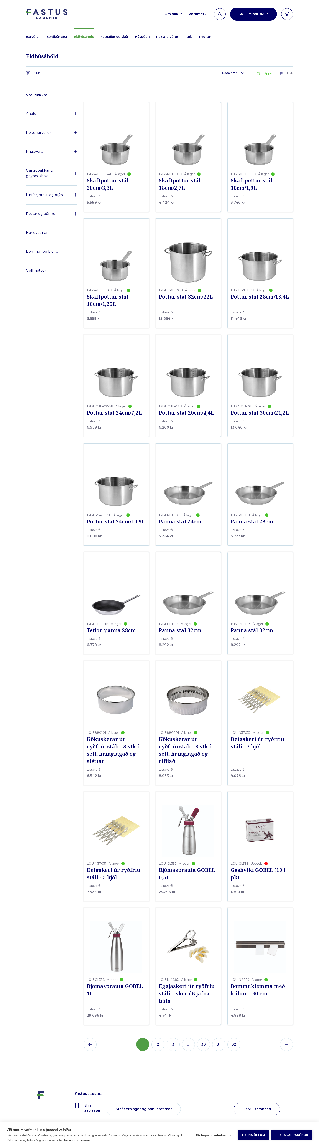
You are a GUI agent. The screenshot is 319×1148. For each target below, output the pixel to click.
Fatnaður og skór (114, 37)
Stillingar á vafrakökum (213, 1135)
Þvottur (205, 37)
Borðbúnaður (56, 37)
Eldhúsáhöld (84, 37)
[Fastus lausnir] (40, 1109)
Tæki (189, 37)
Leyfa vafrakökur (292, 1135)
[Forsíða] (46, 14)
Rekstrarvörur (167, 37)
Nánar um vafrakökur (77, 1140)
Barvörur (33, 37)
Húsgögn (142, 37)
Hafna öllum (253, 1135)
